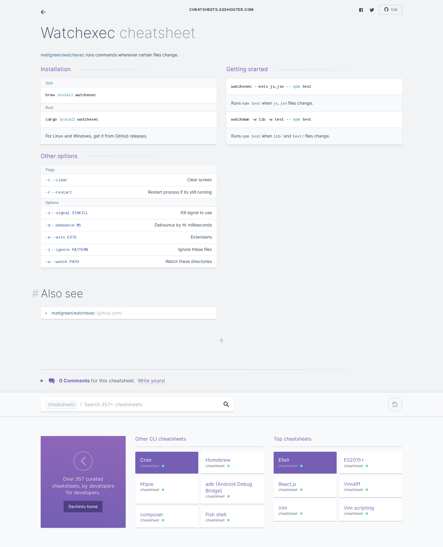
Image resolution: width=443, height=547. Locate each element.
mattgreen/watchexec (62, 54)
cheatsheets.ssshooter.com (221, 9)
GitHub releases (130, 135)
